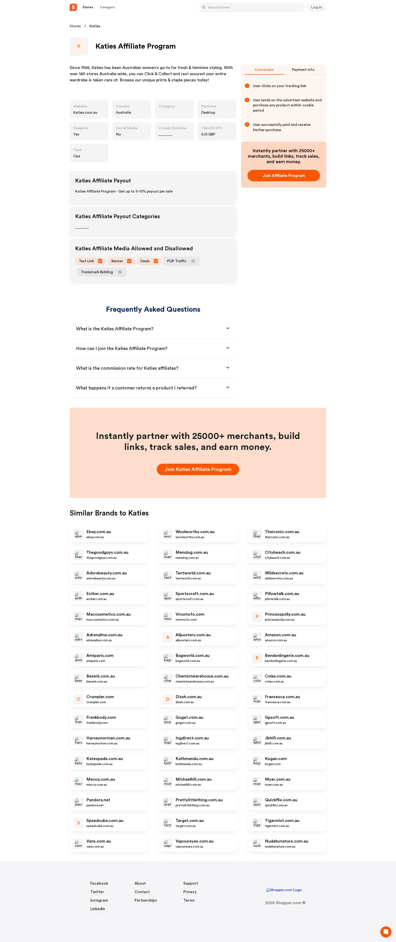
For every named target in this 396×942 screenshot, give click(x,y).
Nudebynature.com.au (286, 841)
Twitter (97, 892)
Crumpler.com (100, 697)
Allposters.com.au (193, 635)
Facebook (99, 883)
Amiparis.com (99, 655)
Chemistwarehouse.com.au (202, 676)
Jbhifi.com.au (278, 738)
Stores (75, 26)
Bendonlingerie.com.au (287, 655)
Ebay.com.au (98, 532)
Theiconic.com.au (282, 532)
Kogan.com (276, 759)
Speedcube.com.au (104, 820)
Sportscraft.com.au (195, 594)
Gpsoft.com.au (279, 717)
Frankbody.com (101, 717)
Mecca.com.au (100, 779)
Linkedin (97, 909)
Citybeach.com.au (282, 552)
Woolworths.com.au (195, 532)
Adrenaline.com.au (104, 635)
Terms (189, 900)
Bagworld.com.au (192, 655)
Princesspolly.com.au (285, 614)
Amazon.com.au (280, 635)
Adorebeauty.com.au (106, 573)
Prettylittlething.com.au (199, 800)
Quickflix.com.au (281, 800)
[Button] (204, 7)
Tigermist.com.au (282, 820)
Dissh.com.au (189, 697)
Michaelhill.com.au (194, 779)
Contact (142, 892)
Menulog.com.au (192, 552)
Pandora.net (98, 800)
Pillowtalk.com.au (282, 594)
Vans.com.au (98, 841)
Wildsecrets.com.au (284, 573)
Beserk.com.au (100, 676)
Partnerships (146, 900)
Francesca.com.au (282, 697)
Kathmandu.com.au (194, 759)
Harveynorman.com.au (108, 738)
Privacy (190, 892)
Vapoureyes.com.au (195, 841)
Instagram (99, 900)
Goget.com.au (189, 717)
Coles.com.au (278, 676)
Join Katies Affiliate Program (198, 469)
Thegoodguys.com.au (107, 552)
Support (190, 883)
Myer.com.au (277, 779)
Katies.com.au (85, 112)
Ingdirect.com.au (192, 738)
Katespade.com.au (104, 759)
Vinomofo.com (190, 614)
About (140, 883)
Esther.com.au (100, 594)
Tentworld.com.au (193, 573)
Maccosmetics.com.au (108, 614)
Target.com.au (190, 820)
